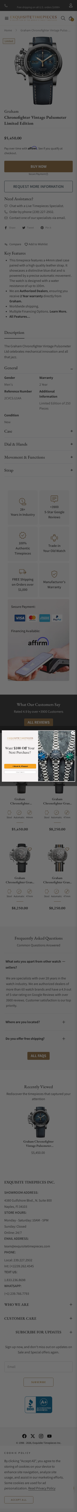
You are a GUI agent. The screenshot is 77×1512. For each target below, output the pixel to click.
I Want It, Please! (20, 766)
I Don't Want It (20, 772)
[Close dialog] (72, 732)
